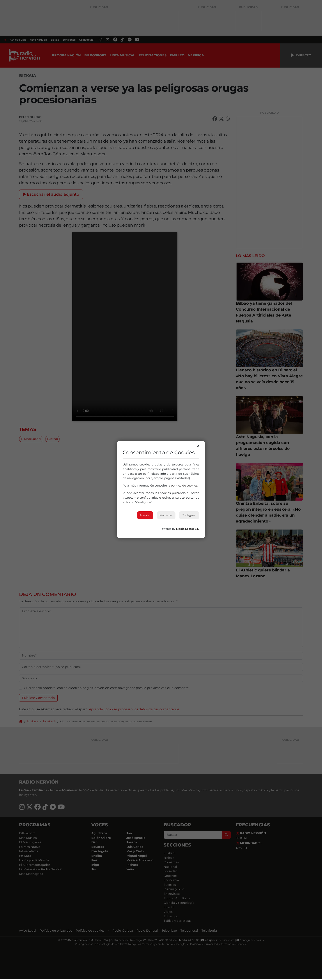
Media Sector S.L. (187, 528)
